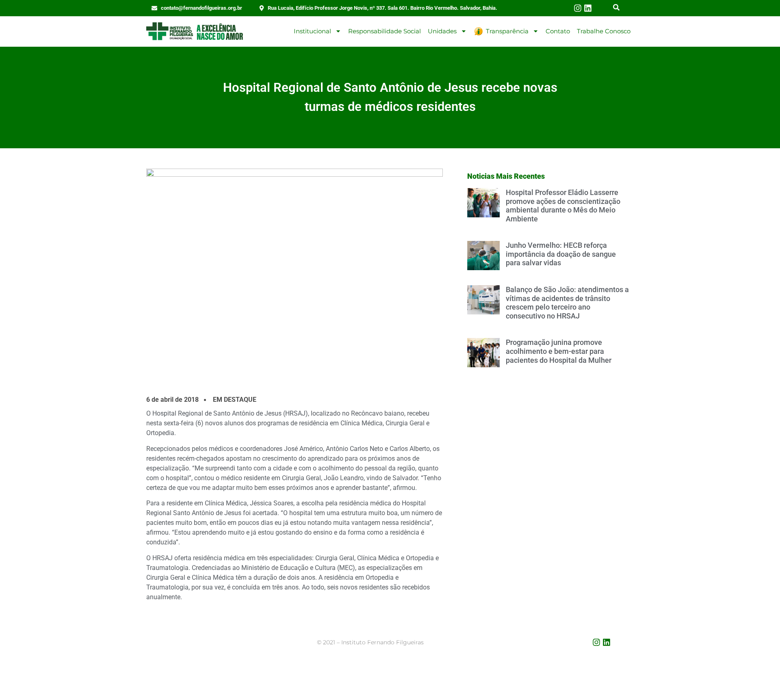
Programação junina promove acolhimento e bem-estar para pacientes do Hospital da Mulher (558, 351)
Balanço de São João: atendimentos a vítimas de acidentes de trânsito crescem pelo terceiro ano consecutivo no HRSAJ (567, 302)
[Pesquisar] (616, 8)
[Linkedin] (588, 8)
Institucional (312, 31)
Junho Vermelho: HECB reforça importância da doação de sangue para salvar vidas (561, 254)
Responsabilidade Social (384, 31)
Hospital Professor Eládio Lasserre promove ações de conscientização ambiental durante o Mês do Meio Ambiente (563, 205)
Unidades (442, 31)
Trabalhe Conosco (603, 31)
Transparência (507, 31)
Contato (558, 31)
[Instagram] (578, 8)
